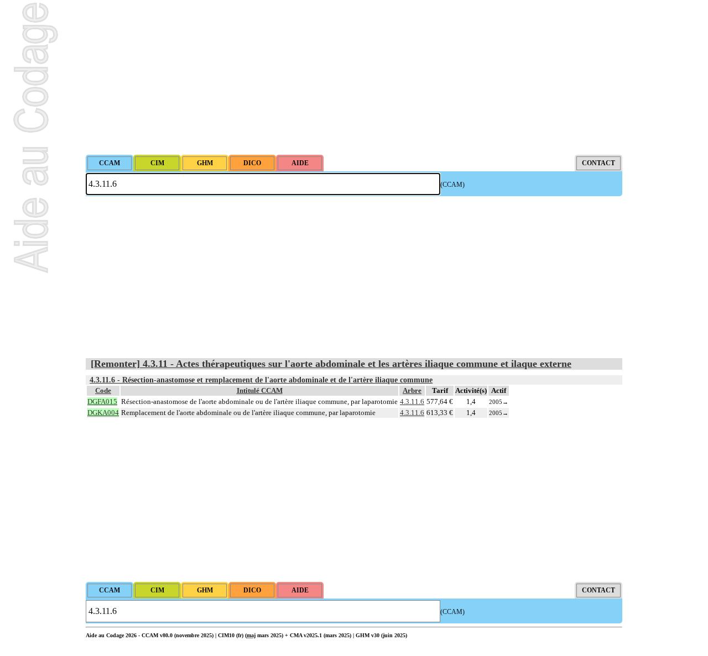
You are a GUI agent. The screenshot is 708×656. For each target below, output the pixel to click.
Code (103, 390)
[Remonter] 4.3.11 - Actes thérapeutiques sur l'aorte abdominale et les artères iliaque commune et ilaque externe (331, 363)
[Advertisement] (354, 77)
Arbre (412, 390)
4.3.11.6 (412, 401)
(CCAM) (452, 184)
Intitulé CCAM (260, 390)
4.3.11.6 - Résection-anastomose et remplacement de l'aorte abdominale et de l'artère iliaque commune (261, 379)
